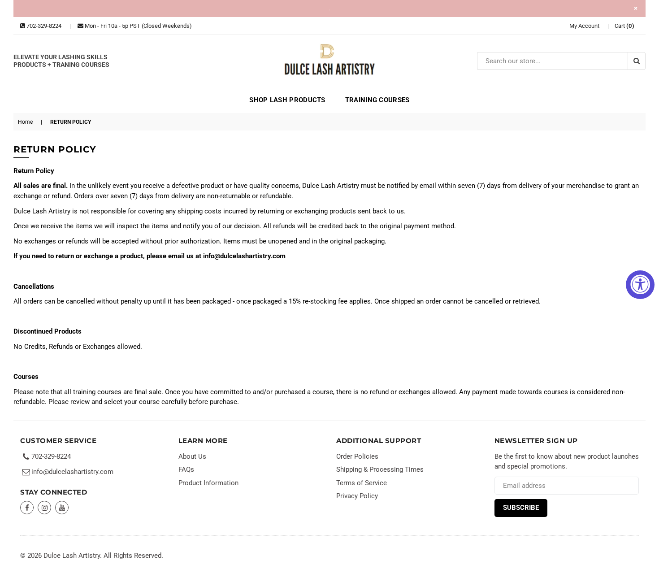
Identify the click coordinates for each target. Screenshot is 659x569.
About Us (192, 456)
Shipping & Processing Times (380, 469)
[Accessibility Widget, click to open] (640, 284)
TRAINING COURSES (377, 100)
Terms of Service (361, 483)
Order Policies (357, 456)
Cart (625, 25)
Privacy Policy (357, 496)
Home (25, 122)
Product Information (208, 483)
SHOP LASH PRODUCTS (287, 100)
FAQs (186, 469)
